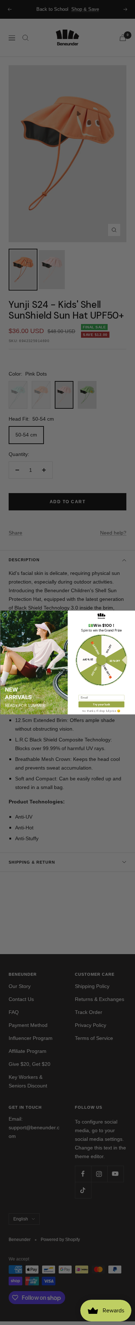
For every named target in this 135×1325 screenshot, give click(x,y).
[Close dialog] (5, 615)
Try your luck (101, 704)
